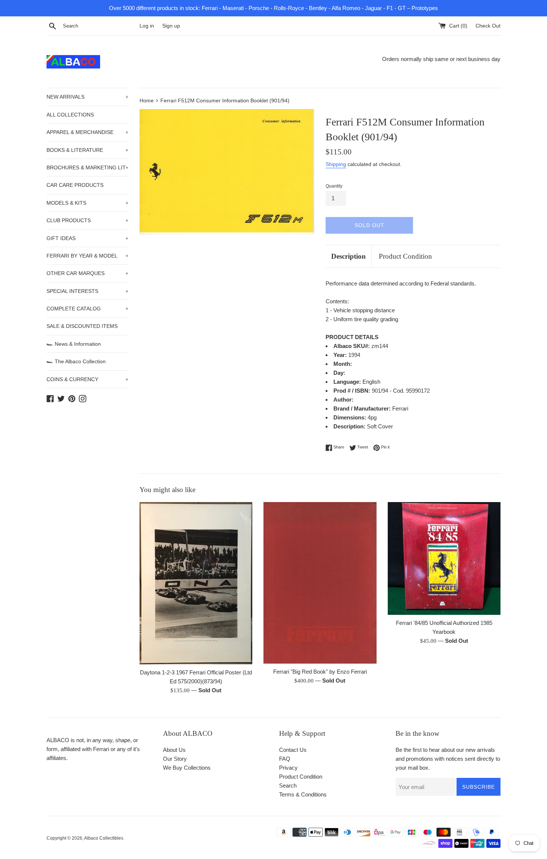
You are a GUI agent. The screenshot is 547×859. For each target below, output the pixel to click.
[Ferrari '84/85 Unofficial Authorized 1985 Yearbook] (444, 558)
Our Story (175, 759)
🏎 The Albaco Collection (76, 361)
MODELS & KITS (87, 203)
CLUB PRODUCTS (87, 220)
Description (348, 256)
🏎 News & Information (74, 344)
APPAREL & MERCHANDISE (87, 132)
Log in (147, 26)
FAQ (284, 759)
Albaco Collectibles (103, 838)
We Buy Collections (187, 767)
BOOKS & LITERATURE (87, 150)
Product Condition (405, 256)
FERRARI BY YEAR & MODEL (87, 256)
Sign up (171, 26)
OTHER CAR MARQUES (87, 273)
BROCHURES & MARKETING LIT (87, 167)
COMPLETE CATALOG (87, 309)
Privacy (288, 767)
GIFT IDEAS (87, 238)
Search (288, 785)
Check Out (488, 26)
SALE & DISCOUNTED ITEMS (82, 326)
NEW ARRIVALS (87, 97)
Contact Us (293, 750)
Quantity (334, 186)
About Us (174, 750)
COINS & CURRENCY (87, 379)
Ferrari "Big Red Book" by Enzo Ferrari (320, 671)
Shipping (336, 164)
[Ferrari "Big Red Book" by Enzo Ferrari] (319, 583)
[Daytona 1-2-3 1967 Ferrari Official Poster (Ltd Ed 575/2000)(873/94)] (196, 583)
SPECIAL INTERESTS (87, 291)
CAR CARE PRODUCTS (75, 185)
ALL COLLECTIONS (70, 115)
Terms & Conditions (303, 794)
